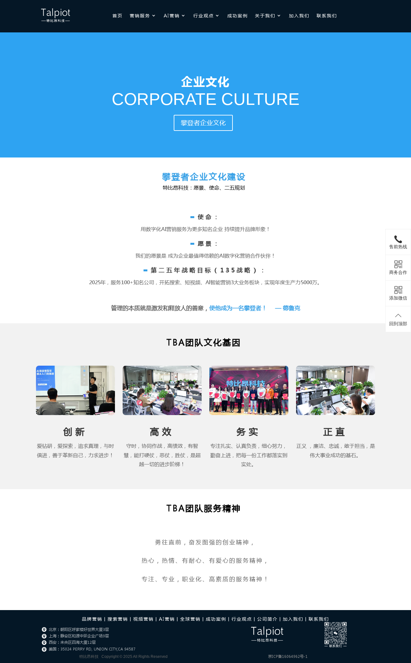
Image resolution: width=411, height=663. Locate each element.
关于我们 (265, 15)
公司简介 (267, 619)
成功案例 (237, 15)
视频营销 (143, 619)
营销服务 (140, 15)
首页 (117, 15)
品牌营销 (92, 619)
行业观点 (203, 15)
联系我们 (327, 15)
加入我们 (299, 15)
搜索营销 (118, 619)
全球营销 (190, 619)
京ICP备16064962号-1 (288, 656)
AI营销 (172, 15)
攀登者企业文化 (203, 122)
